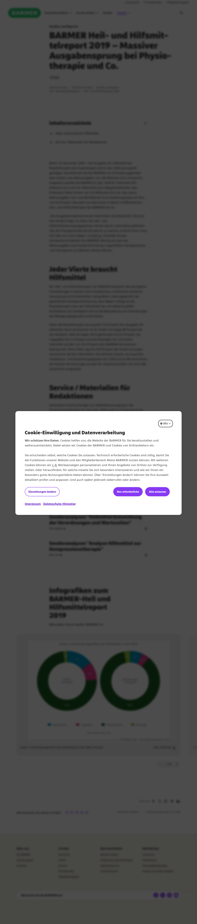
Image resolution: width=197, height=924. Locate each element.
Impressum (33, 503)
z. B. (54, 465)
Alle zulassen (157, 491)
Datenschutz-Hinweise (59, 503)
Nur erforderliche (128, 491)
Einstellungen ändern (42, 491)
